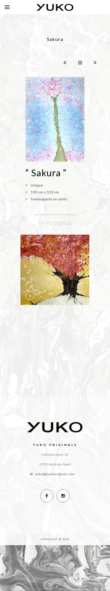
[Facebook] (46, 495)
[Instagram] (63, 495)
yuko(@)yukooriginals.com (55, 474)
